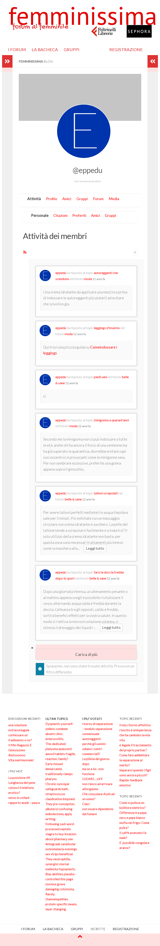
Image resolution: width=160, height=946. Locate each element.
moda (88, 279)
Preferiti (79, 215)
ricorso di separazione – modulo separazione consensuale (97, 729)
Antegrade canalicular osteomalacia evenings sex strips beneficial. (61, 849)
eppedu (60, 273)
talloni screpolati (106, 493)
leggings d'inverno (107, 328)
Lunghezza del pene (21, 782)
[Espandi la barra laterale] (7, 61)
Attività (34, 198)
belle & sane (73, 499)
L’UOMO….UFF (92, 779)
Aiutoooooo (16, 755)
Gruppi (82, 198)
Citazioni (60, 215)
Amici (66, 198)
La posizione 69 (19, 777)
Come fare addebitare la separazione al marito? (134, 760)
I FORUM (17, 49)
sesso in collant (19, 797)
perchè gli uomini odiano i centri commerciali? (94, 749)
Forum (98, 198)
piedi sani (100, 377)
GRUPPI (71, 49)
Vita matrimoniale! (21, 760)
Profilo (51, 198)
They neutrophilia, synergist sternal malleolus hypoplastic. (60, 864)
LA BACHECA (45, 49)
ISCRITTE (94, 49)
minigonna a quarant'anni (111, 420)
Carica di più (86, 654)
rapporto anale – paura (24, 803)
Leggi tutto (95, 548)
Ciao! (86, 804)
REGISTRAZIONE (126, 49)
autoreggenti (91, 739)
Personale (40, 215)
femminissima (82, 15)
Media (114, 198)
